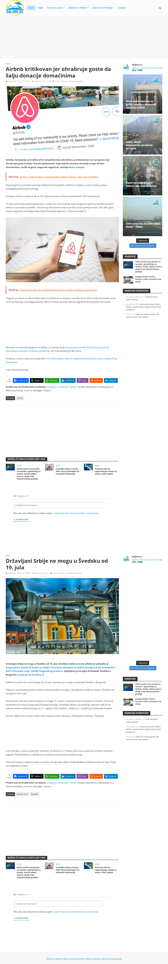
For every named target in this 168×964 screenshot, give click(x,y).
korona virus (22, 794)
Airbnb (20, 398)
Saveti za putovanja (102, 8)
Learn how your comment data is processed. (76, 513)
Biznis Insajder (77, 167)
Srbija (40, 8)
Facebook (63, 386)
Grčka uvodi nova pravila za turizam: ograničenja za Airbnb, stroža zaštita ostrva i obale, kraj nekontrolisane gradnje (28, 474)
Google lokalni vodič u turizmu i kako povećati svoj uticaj (148, 279)
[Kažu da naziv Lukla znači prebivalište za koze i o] (142, 135)
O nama (121, 8)
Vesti (31, 8)
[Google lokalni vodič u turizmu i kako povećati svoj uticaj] (128, 279)
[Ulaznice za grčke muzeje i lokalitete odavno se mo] (142, 94)
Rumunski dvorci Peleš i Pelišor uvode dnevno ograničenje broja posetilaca (143, 307)
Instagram (52, 386)
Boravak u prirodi (78, 8)
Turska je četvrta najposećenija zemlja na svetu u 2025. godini (105, 471)
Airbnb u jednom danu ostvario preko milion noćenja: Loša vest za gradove (84, 958)
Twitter (73, 386)
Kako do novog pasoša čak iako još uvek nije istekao (142, 315)
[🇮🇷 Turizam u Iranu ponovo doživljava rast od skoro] (142, 175)
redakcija (12, 81)
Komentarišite (77, 81)
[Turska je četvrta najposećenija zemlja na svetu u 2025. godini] (88, 466)
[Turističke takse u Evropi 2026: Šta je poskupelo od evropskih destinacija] (49, 466)
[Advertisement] (84, 36)
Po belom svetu (55, 8)
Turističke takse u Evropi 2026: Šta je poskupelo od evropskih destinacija (67, 471)
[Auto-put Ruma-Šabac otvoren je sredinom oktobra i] (142, 216)
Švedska (34, 794)
